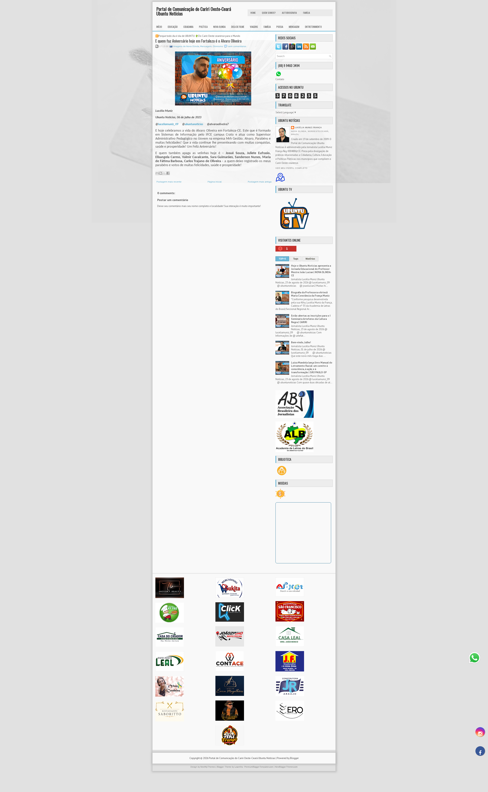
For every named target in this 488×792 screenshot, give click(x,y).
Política (203, 27)
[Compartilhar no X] (164, 173)
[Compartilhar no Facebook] (168, 173)
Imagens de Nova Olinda (186, 46)
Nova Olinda (219, 27)
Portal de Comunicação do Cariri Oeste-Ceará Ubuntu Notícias (193, 11)
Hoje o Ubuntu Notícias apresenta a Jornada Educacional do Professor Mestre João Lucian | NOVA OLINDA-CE (311, 270)
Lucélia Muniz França (308, 127)
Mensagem (294, 27)
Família (267, 27)
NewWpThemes (207, 766)
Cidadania (188, 27)
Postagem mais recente (169, 181)
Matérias (310, 258)
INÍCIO (159, 27)
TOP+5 (282, 258)
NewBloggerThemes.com (286, 766)
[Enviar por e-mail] (157, 173)
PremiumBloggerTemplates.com (258, 766)
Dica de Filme (237, 27)
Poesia (279, 27)
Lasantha (238, 766)
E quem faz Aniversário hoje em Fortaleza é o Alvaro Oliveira (198, 41)
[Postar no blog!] (161, 173)
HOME (253, 12)
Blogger (294, 758)
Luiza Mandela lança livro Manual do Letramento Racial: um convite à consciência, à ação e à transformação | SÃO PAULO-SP (311, 367)
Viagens (254, 27)
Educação (173, 27)
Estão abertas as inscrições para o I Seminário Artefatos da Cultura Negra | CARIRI (311, 319)
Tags (295, 258)
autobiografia (289, 12)
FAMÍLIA (306, 12)
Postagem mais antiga (259, 181)
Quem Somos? (269, 12)
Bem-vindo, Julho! (301, 342)
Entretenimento (313, 27)
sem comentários (237, 46)
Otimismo (218, 46)
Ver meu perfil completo (291, 168)
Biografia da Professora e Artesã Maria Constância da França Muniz (310, 294)
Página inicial (215, 181)
